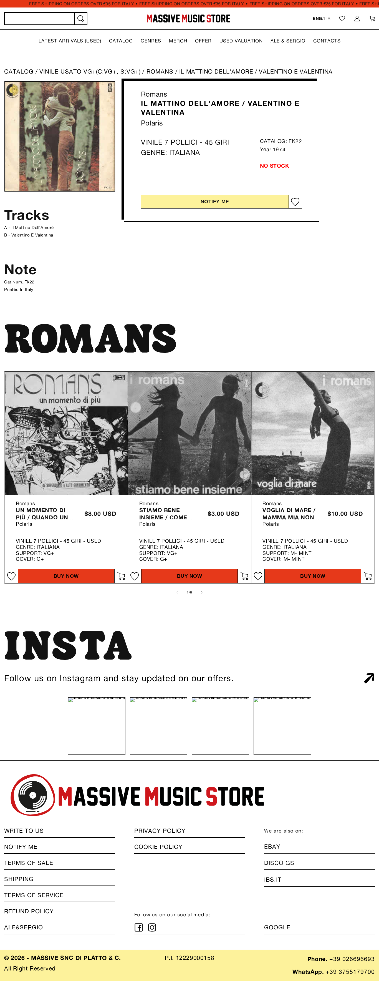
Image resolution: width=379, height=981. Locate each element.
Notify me (215, 201)
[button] (70, 41)
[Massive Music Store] (188, 18)
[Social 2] (152, 927)
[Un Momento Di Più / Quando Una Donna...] (66, 433)
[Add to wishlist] (295, 201)
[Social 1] (138, 927)
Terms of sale (28, 862)
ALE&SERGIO (23, 927)
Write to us (24, 830)
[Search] (80, 19)
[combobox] (46, 18)
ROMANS (160, 71)
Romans (154, 94)
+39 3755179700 (350, 971)
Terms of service (34, 895)
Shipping (19, 879)
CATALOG (19, 71)
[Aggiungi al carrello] (121, 576)
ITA (327, 18)
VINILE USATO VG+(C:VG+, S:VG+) (90, 71)
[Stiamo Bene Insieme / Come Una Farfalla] (189, 433)
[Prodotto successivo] (202, 592)
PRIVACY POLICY (160, 830)
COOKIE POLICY (158, 846)
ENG (317, 18)
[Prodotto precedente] (177, 592)
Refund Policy (29, 911)
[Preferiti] (342, 18)
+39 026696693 (352, 958)
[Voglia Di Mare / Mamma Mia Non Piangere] (312, 433)
